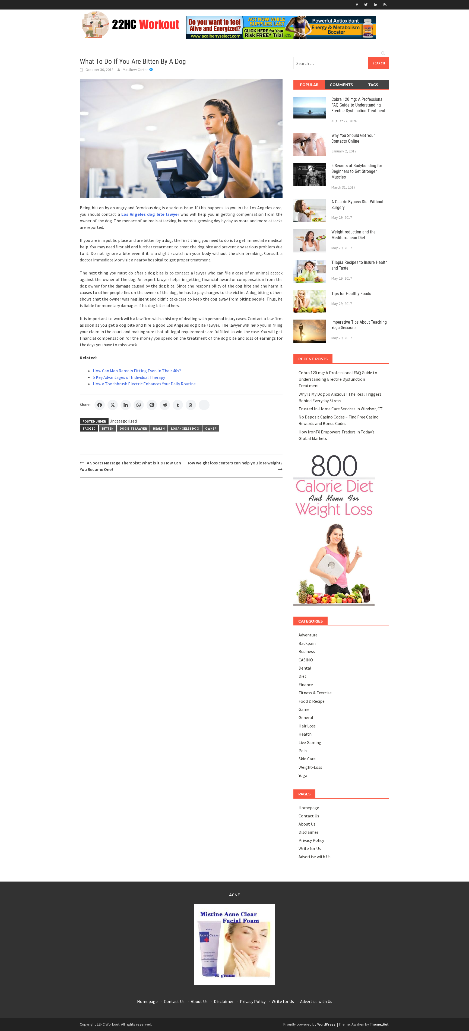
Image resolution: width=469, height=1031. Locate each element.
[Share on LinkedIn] (126, 405)
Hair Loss (307, 726)
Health (159, 428)
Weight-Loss (310, 767)
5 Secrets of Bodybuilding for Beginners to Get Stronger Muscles (356, 171)
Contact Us (309, 815)
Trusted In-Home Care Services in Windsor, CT (341, 408)
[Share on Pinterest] (152, 405)
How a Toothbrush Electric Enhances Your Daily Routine (144, 383)
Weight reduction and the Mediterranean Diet (353, 234)
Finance (306, 684)
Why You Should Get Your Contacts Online (353, 138)
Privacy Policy (311, 840)
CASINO (306, 660)
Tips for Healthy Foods (351, 293)
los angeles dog (185, 428)
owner (210, 428)
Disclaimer (308, 832)
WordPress (326, 1024)
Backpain (307, 643)
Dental (305, 668)
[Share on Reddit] (165, 405)
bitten (107, 428)
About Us (307, 824)
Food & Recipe (312, 701)
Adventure (308, 635)
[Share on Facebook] (99, 405)
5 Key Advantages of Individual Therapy (129, 377)
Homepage (309, 807)
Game (304, 709)
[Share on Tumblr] (178, 405)
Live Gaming (310, 742)
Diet (302, 676)
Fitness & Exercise (315, 692)
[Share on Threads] (191, 405)
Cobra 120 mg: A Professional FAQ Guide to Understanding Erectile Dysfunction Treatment (358, 105)
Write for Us (310, 848)
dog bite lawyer (133, 428)
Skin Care (307, 758)
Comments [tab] (341, 84)
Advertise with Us (315, 856)
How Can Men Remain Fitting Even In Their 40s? (137, 370)
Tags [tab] (373, 84)
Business (307, 651)
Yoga (303, 775)
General (306, 717)
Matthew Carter (135, 69)
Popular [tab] (309, 84)
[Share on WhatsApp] (139, 405)
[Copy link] (204, 405)
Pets (303, 750)
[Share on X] (112, 405)
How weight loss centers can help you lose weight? (234, 462)
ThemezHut (379, 1024)
